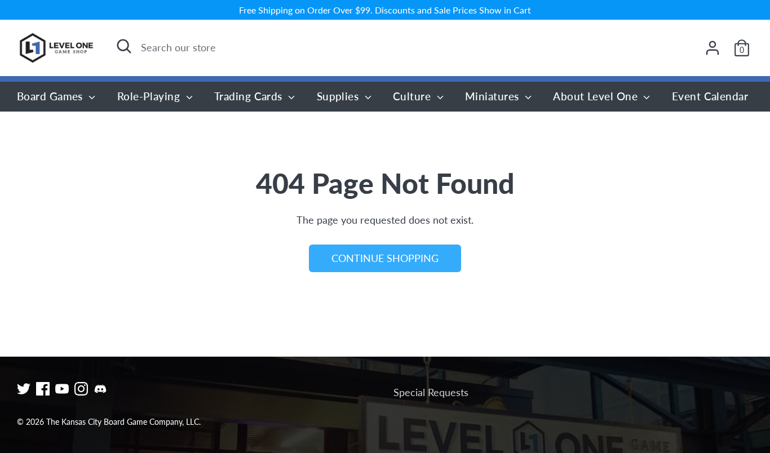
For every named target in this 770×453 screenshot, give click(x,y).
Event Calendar (710, 96)
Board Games (51, 96)
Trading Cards (249, 96)
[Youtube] (62, 389)
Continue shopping (385, 258)
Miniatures (493, 96)
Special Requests (430, 392)
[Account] (712, 48)
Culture (413, 96)
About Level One (596, 96)
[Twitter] (23, 389)
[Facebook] (43, 389)
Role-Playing (150, 96)
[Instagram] (81, 389)
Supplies (339, 96)
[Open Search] (124, 46)
